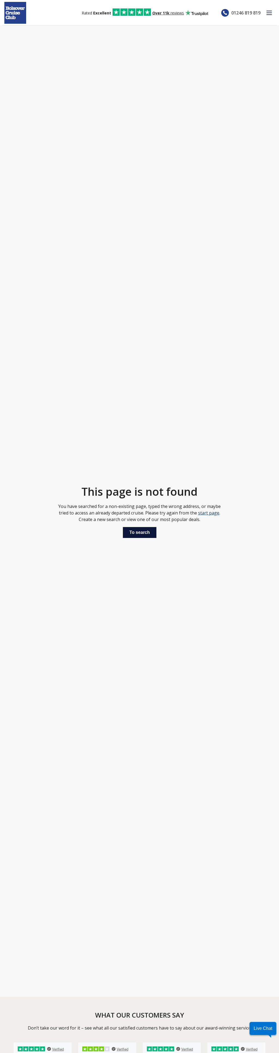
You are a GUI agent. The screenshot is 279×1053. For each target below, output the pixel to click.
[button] (263, 1028)
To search (139, 532)
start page (208, 513)
